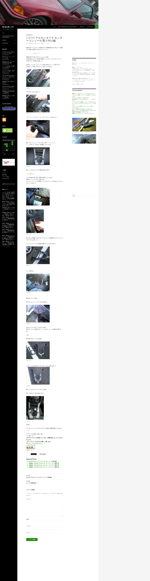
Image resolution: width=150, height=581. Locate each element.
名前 (28, 519)
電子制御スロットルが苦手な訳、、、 (81, 99)
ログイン (4, 172)
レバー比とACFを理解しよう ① (80, 102)
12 (6, 146)
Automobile (90, 26)
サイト (28, 532)
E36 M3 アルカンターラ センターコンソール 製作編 (42, 461)
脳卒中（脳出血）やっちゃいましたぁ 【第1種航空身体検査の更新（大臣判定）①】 (8, 243)
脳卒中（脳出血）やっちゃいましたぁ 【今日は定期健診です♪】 (8, 198)
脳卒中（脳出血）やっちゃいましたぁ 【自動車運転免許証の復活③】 (8, 231)
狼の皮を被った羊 (8, 27)
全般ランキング (29, 449)
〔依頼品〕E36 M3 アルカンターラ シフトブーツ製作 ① (43, 465)
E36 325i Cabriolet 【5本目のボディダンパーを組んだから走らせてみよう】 (8, 77)
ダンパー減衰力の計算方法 (78, 109)
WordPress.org (5, 178)
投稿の (4, 174)
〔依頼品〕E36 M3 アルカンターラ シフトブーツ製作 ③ (43, 467)
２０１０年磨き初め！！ (32, 482)
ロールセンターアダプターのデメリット (82, 103)
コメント (28, 499)
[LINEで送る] (42, 454)
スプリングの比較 (76, 97)
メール (28, 525)
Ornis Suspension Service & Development (67, 26)
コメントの (5, 176)
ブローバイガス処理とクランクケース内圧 (82, 106)
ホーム (55, 26)
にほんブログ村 (30, 445)
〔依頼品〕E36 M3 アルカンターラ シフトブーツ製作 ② (43, 463)
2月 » (13, 154)
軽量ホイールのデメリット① (79, 93)
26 (6, 150)
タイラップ (38, 43)
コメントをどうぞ (46, 43)
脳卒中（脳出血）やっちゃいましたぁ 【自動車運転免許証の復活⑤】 (8, 219)
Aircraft (82, 26)
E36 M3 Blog (29, 35)
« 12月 (4, 154)
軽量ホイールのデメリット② (79, 113)
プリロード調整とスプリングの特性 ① (81, 95)
